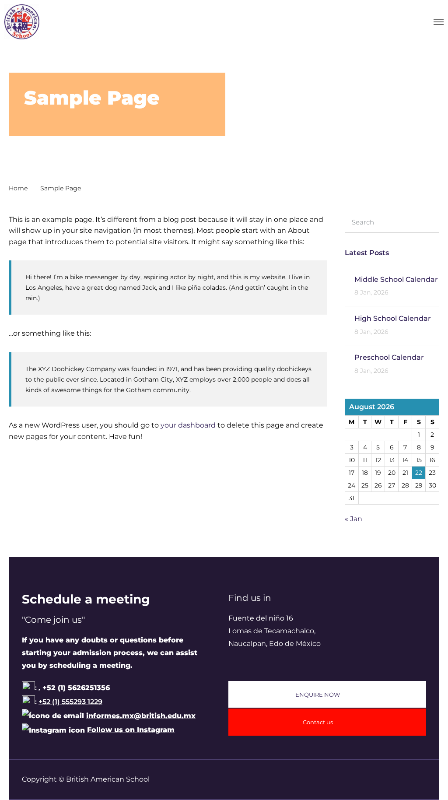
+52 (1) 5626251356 (75, 688)
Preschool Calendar (389, 357)
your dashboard (188, 425)
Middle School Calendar (396, 279)
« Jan (353, 519)
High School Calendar (392, 318)
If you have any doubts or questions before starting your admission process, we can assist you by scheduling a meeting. (109, 653)
